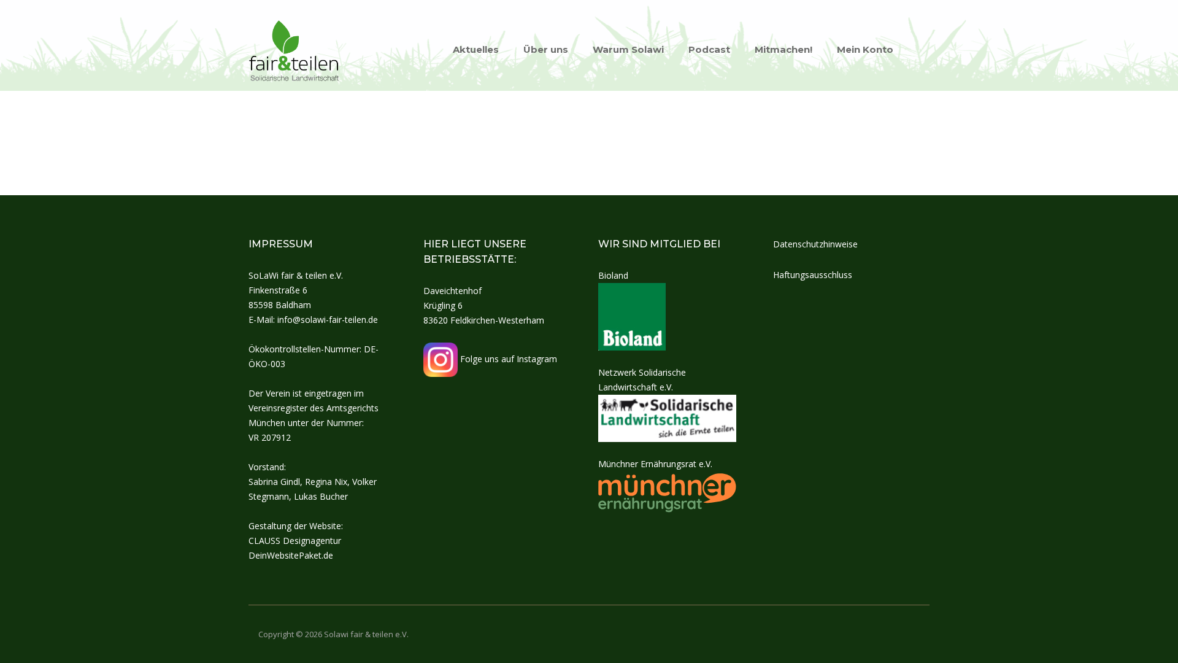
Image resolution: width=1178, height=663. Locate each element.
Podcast (709, 49)
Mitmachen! (783, 49)
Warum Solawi (628, 49)
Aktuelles (476, 49)
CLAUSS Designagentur (294, 540)
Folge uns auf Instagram (507, 359)
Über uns (545, 49)
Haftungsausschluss (812, 275)
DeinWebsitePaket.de (290, 555)
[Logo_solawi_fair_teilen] (294, 49)
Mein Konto (865, 49)
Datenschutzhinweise (815, 244)
